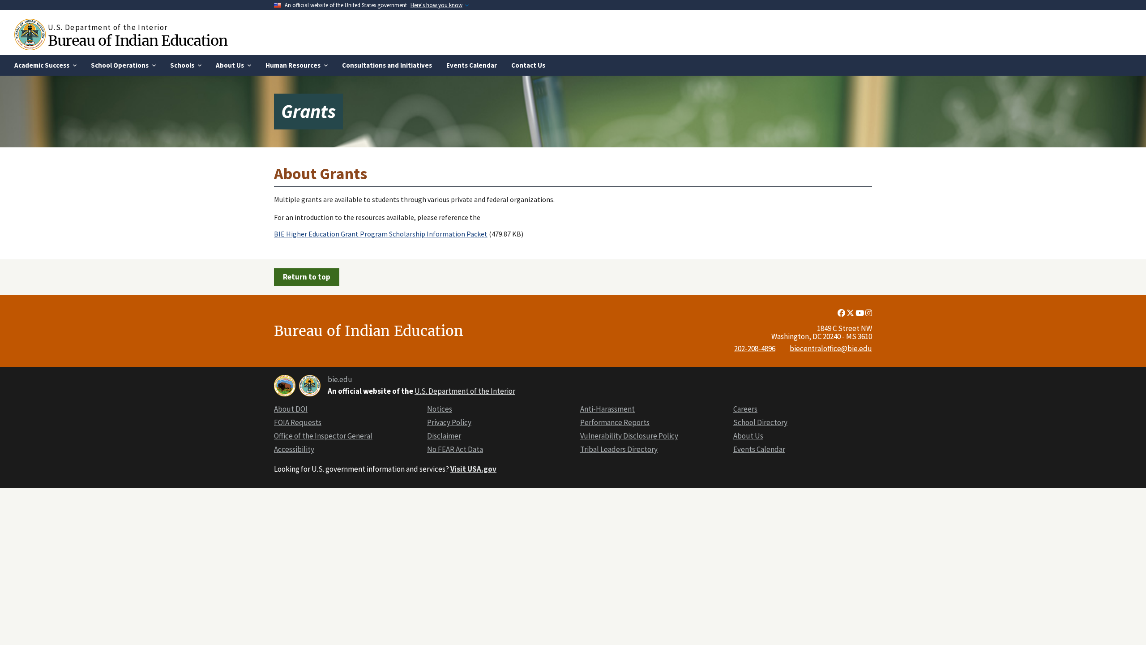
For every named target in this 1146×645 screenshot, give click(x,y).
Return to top (306, 277)
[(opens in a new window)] (842, 313)
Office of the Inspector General (323, 436)
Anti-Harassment (607, 409)
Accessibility (294, 449)
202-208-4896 (754, 348)
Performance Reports (615, 422)
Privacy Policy (449, 422)
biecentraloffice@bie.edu (831, 348)
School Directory (760, 422)
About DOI (291, 409)
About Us (748, 436)
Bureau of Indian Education (137, 40)
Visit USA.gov (473, 469)
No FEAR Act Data (455, 449)
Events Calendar (759, 449)
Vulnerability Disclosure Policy (629, 436)
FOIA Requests (297, 422)
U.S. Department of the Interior (465, 391)
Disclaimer (444, 436)
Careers (745, 409)
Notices (439, 409)
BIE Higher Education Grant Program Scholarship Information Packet (380, 233)
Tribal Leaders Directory (619, 449)
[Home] (31, 34)
